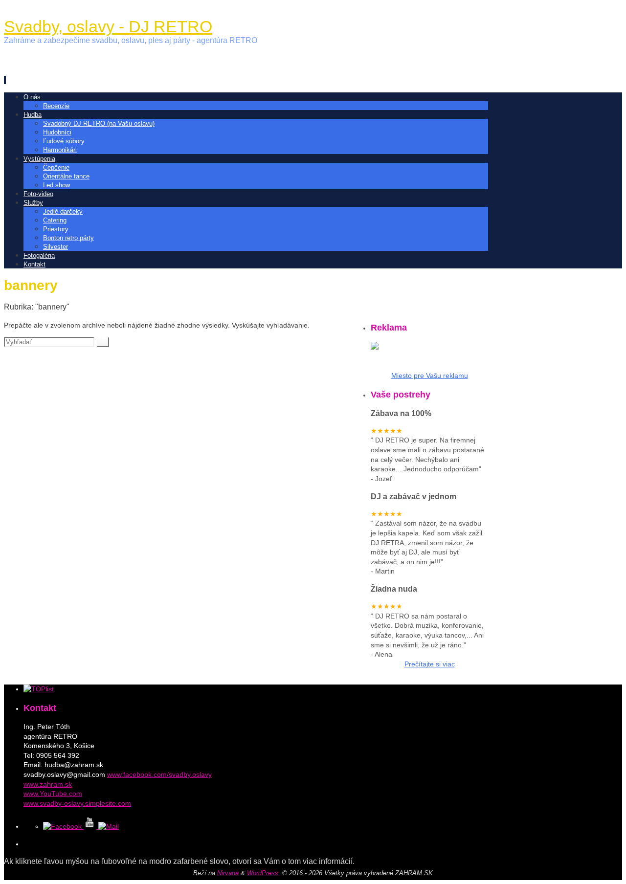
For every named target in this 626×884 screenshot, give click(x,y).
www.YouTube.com (52, 793)
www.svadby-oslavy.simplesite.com (77, 803)
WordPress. (263, 873)
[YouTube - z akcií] (91, 826)
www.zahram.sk (47, 784)
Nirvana (228, 873)
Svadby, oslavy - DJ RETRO (108, 26)
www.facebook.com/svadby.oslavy (159, 774)
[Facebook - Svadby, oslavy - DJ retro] (63, 826)
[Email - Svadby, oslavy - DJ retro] (108, 826)
